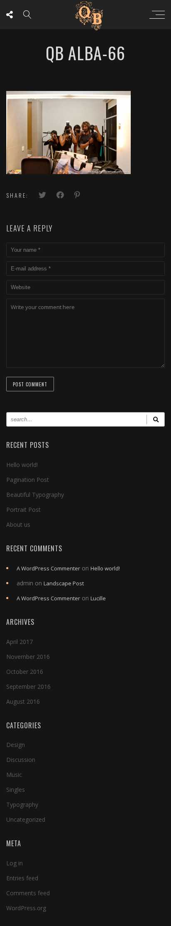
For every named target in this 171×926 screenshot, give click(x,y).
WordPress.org (26, 908)
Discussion (20, 760)
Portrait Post (23, 509)
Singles (15, 789)
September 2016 (28, 686)
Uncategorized (25, 819)
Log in (14, 863)
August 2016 (23, 701)
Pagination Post (27, 480)
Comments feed (28, 893)
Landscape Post (64, 583)
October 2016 (24, 671)
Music (14, 775)
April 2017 (19, 642)
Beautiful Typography (35, 495)
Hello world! (22, 465)
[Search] (156, 419)
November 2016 (28, 657)
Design (15, 745)
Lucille (98, 598)
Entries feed (22, 878)
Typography (22, 804)
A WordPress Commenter (48, 568)
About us (18, 524)
